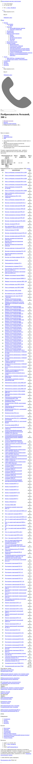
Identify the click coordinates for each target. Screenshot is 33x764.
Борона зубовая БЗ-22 (10, 501)
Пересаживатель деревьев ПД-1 (13, 263)
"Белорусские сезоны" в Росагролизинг (17, 59)
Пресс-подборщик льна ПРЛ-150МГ (14, 287)
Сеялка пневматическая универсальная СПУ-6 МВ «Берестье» (15, 462)
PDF (5, 138)
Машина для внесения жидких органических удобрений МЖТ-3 (13, 299)
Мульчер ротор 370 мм (6, 671)
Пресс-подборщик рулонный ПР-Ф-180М (16, 190)
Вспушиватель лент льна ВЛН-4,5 (14, 293)
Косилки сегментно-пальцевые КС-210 (15, 251)
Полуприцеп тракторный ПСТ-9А (14, 569)
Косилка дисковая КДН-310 (12, 224)
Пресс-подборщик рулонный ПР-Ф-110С (15, 175)
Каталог (6, 22)
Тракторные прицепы (15, 47)
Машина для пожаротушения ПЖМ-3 (15, 275)
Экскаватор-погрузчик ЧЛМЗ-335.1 (14, 663)
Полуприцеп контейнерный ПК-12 (10, 711)
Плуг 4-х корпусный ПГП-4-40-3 (13, 532)
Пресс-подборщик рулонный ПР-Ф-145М (16, 178)
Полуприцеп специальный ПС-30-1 (14, 633)
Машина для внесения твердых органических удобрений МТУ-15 (14, 337)
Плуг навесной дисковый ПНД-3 (13, 513)
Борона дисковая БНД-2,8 (11, 489)
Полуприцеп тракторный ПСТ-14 (14, 578)
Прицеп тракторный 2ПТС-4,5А (13, 605)
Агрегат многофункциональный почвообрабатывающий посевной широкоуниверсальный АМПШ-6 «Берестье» (14, 436)
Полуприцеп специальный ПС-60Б (14, 645)
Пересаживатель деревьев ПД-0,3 (13, 266)
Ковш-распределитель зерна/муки (9, 679)
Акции (5, 56)
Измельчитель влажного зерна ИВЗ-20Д (15, 382)
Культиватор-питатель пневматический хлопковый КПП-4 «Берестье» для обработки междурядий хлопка (15, 557)
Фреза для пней (5, 693)
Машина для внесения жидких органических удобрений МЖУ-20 (14, 316)
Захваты (12, 36)
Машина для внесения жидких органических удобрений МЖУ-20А (14, 319)
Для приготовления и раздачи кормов (19, 48)
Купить (2, 686)
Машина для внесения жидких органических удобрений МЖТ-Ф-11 (14, 310)
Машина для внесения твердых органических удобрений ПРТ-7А (14, 325)
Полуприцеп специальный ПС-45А (14, 639)
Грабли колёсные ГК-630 (11, 260)
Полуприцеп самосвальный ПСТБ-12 (15, 584)
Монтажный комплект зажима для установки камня (14, 675)
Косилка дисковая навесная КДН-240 (14, 217)
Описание (6, 135)
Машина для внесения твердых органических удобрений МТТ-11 (14, 334)
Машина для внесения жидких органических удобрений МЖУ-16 (14, 313)
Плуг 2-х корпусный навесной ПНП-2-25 (16, 510)
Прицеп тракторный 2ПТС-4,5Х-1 (14, 608)
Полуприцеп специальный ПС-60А (14, 642)
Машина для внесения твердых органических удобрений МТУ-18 (14, 340)
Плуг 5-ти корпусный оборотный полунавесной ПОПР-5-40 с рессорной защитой (15, 546)
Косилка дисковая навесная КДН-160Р (15, 205)
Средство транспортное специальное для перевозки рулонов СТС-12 (15, 660)
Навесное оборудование (13, 33)
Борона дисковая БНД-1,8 (11, 486)
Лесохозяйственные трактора (17, 28)
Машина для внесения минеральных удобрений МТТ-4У (14, 361)
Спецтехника (10, 32)
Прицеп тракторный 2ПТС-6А (13, 617)
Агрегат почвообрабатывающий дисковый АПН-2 (13, 465)
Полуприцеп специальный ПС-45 (14, 636)
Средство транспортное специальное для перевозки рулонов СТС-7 (15, 657)
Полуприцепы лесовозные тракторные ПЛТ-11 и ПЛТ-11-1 (15, 269)
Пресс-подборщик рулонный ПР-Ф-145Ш (16, 184)
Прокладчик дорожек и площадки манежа (12, 689)
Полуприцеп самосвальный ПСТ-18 (14, 581)
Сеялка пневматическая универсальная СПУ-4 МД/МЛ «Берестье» (15, 453)
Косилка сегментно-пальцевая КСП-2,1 (15, 202)
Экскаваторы (10, 31)
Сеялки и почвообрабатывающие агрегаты (21, 52)
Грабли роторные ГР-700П (12, 230)
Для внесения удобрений (16, 46)
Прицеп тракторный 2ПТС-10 (13, 623)
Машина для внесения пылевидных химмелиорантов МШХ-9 (14, 370)
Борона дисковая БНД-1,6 (11, 483)
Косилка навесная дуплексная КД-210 (15, 248)
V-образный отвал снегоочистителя (10, 683)
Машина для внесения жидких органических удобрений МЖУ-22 (14, 322)
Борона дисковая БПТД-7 (11, 498)
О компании (7, 61)
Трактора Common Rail (16, 29)
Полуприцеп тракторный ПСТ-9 (13, 566)
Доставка (6, 63)
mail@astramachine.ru (12, 747)
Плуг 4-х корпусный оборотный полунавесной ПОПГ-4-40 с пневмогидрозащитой (13, 542)
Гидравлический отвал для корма (9, 707)
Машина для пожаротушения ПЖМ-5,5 (15, 278)
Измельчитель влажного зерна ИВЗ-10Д (15, 388)
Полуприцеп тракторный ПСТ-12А (14, 575)
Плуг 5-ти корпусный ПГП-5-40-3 (14, 535)
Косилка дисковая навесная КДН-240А (15, 221)
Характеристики (8, 137)
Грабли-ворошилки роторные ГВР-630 (15, 214)
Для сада (12, 40)
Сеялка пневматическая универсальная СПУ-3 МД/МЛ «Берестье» (15, 450)
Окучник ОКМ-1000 (10, 504)
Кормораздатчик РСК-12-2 (12, 413)
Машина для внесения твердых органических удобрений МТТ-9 (13, 328)
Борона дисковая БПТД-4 (11, 495)
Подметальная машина (16, 37)
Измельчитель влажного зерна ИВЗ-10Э (15, 385)
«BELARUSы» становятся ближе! (16, 58)
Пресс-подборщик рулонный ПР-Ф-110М (16, 172)
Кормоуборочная (14, 44)
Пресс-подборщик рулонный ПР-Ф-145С (15, 181)
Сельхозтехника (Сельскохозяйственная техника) (16, 735)
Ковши (11, 35)
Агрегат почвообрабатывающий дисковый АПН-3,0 (13, 471)
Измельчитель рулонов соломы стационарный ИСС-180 (13, 397)
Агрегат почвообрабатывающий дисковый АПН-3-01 (13, 474)
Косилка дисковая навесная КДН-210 (14, 211)
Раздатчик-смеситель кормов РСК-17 (14, 416)
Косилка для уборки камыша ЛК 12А (14, 257)
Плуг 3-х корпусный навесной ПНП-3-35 (16, 516)
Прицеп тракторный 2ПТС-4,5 (13, 602)
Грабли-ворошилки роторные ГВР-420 (15, 208)
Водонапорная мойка (6, 698)
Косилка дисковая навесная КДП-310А (15, 236)
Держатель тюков (5, 703)
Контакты (6, 65)
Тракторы (9, 26)
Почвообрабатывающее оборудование (20, 50)
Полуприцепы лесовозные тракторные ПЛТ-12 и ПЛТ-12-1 (15, 272)
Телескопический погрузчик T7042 (14, 666)
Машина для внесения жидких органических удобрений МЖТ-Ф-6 (14, 307)
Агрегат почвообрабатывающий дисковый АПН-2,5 (13, 468)
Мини (11, 25)
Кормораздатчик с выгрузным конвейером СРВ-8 (13, 400)
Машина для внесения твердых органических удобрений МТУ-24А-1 (15, 349)
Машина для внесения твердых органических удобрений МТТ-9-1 (14, 331)
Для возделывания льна (16, 51)
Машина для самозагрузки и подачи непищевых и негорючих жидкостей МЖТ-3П (14, 303)
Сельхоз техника (11, 43)
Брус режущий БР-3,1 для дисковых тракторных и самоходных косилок (14, 227)
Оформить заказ (8, 17)
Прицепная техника (12, 41)
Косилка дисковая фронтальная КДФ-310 (16, 233)
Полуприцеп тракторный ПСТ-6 (13, 563)
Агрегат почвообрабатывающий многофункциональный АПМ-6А (14, 480)
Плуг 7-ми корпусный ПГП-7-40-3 (14, 538)
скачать (28, 168)
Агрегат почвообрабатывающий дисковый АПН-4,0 (13, 477)
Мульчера (12, 39)
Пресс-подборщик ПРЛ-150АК (13, 290)
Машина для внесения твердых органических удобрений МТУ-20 (14, 343)
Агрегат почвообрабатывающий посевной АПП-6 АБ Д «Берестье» (14, 441)
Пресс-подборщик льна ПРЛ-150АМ (14, 284)
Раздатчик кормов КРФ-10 (12, 425)
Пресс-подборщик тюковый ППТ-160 (15, 199)
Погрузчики (10, 24)
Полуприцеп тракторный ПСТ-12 (14, 572)
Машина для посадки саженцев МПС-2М (16, 281)
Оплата (6, 62)
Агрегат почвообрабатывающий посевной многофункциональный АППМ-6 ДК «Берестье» (14, 432)
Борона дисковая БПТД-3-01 (12, 492)
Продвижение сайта (6, 760)
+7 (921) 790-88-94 (11, 7)
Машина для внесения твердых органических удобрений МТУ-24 (14, 346)
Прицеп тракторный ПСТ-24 (12, 629)
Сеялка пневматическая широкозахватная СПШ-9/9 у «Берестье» (16, 456)
